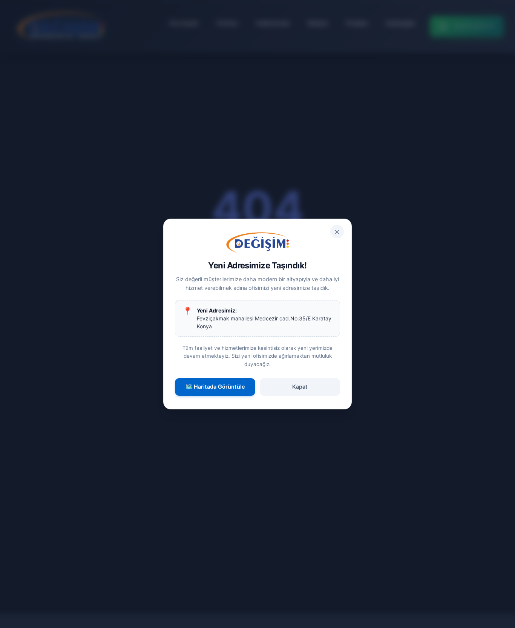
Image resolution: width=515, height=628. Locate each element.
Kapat (300, 386)
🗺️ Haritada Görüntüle (215, 386)
